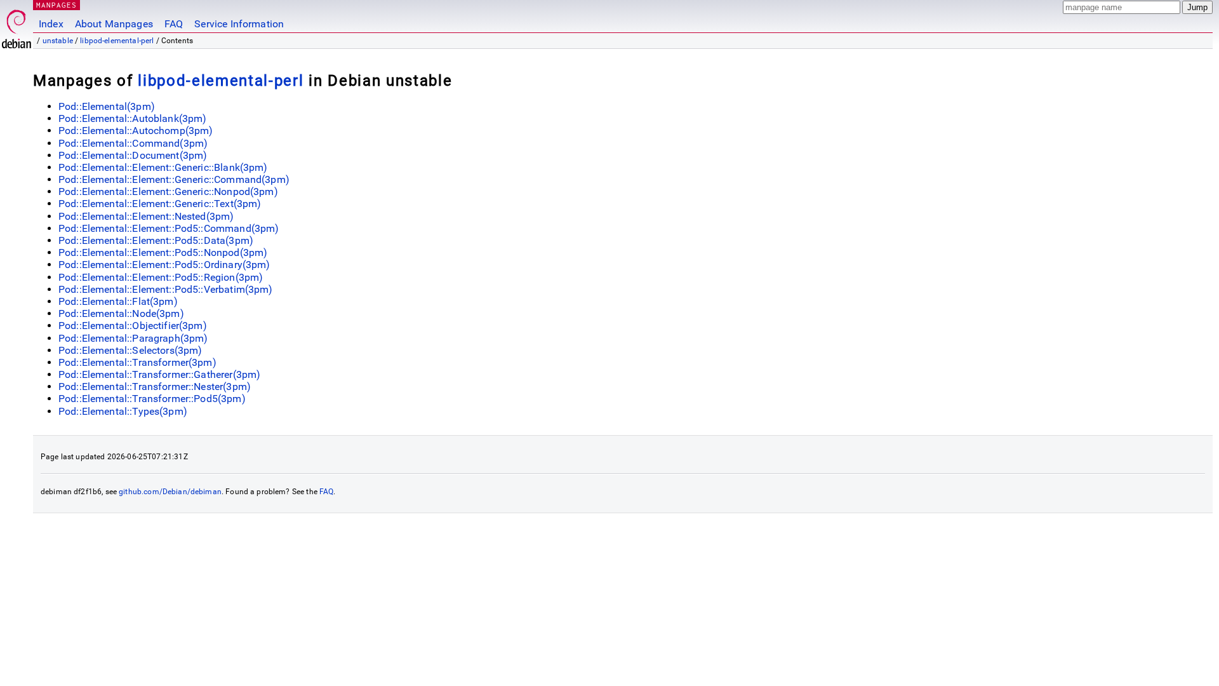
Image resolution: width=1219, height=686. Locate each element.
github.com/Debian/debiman (170, 491)
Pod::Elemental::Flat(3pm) (118, 301)
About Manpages (114, 24)
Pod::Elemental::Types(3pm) (122, 411)
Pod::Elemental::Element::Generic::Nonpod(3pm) (168, 191)
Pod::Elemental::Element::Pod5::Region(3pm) (160, 277)
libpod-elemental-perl (117, 40)
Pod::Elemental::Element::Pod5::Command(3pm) (168, 228)
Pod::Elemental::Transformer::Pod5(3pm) (152, 399)
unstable (58, 40)
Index (51, 24)
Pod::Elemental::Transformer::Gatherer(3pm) (159, 374)
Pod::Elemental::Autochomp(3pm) (135, 130)
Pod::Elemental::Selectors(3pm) (130, 350)
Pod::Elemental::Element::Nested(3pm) (146, 216)
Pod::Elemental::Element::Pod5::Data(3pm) (155, 240)
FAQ (173, 24)
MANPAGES (56, 5)
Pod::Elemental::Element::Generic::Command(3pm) (174, 179)
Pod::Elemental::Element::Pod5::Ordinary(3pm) (164, 265)
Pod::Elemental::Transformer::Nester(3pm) (154, 386)
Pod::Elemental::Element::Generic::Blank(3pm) (163, 167)
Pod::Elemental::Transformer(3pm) (137, 362)
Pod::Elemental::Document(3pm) (132, 155)
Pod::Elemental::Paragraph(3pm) (133, 338)
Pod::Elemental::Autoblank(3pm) (132, 118)
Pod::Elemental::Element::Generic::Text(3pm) (159, 204)
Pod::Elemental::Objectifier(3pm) (132, 325)
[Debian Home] (16, 25)
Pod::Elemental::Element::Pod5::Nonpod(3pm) (162, 252)
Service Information (239, 24)
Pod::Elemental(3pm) (106, 106)
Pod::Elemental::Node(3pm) (121, 313)
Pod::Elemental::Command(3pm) (133, 143)
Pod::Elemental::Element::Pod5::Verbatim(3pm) (165, 289)
